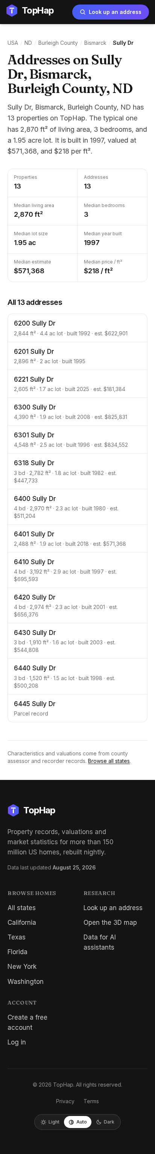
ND (28, 43)
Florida (17, 952)
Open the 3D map (110, 922)
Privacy (65, 1101)
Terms (91, 1101)
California (22, 922)
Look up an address (115, 12)
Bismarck (95, 43)
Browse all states (109, 761)
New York (22, 966)
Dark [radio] (109, 1122)
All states (22, 908)
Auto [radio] (81, 1122)
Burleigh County (58, 43)
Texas (17, 937)
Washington (26, 981)
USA (13, 43)
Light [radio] (54, 1122)
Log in (17, 1042)
